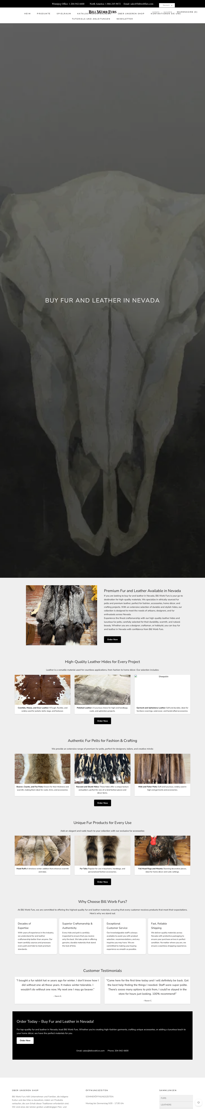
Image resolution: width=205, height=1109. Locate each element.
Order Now (112, 639)
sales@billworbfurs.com (141, 3)
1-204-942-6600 (76, 3)
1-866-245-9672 (113, 3)
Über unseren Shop (131, 13)
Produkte (43, 13)
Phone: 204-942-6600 (118, 1050)
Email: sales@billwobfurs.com (91, 1050)
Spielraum (64, 13)
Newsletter (125, 19)
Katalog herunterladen (94, 13)
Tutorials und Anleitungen (91, 19)
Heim (27, 13)
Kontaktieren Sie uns (166, 13)
